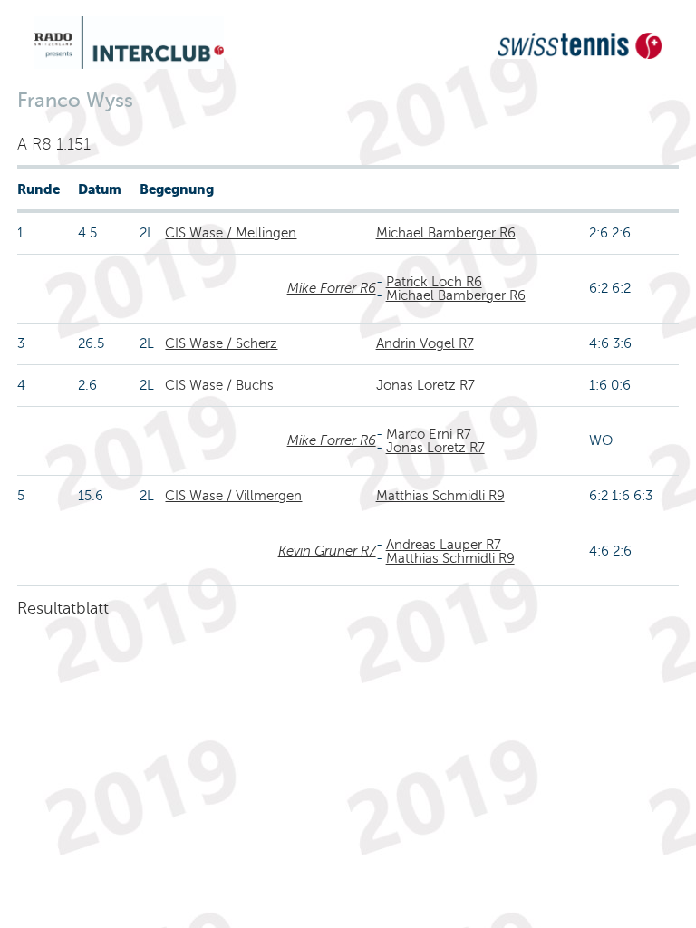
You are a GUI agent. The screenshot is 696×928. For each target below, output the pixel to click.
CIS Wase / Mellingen (230, 233)
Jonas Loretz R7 (425, 385)
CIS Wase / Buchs (219, 385)
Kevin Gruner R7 (327, 551)
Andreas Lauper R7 (443, 544)
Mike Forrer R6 (331, 288)
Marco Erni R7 (428, 434)
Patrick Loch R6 (434, 282)
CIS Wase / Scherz (221, 343)
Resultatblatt (63, 608)
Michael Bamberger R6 (446, 233)
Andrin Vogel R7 (425, 343)
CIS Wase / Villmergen (233, 495)
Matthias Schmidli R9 (440, 495)
